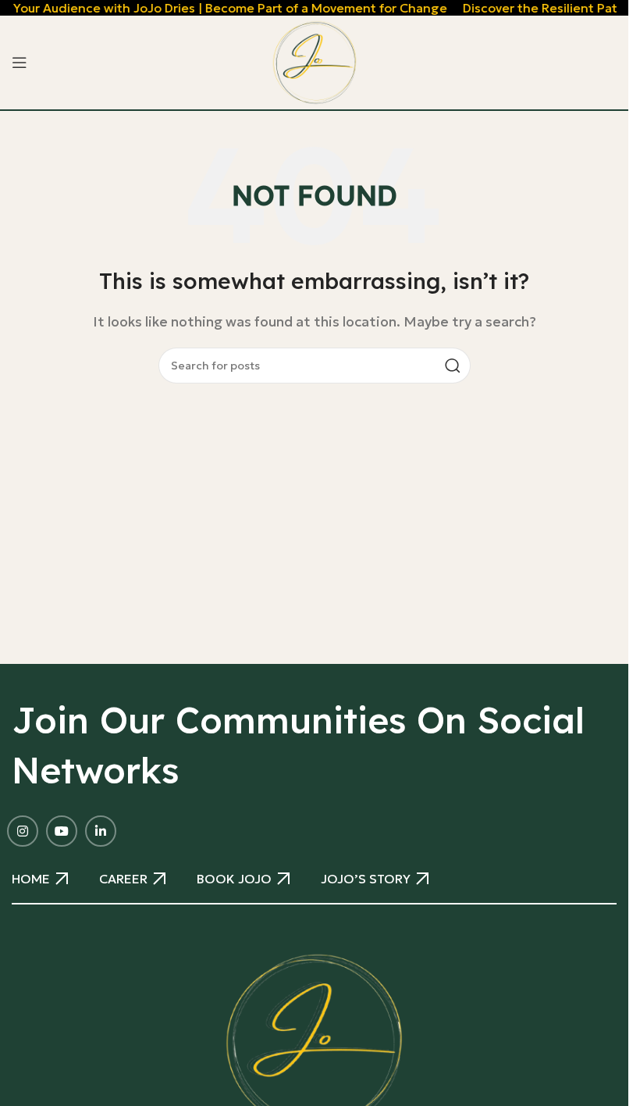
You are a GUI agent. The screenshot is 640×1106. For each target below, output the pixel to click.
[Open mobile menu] (19, 62)
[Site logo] (314, 61)
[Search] (453, 366)
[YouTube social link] (61, 831)
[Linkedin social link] (100, 831)
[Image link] (314, 1040)
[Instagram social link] (22, 831)
